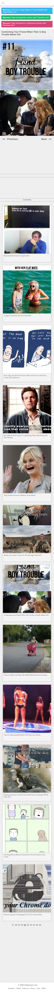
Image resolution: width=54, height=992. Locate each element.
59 (19, 925)
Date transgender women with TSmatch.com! (26, 17)
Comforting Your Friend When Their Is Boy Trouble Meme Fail (26, 615)
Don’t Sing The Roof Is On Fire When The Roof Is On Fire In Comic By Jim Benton (25, 377)
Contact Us (25, 988)
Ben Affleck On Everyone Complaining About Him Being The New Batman (26, 436)
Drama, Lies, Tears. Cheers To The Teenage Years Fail (22, 555)
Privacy (32, 988)
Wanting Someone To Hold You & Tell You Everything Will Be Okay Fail (26, 796)
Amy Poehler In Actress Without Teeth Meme (20, 495)
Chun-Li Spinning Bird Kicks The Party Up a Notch (22, 735)
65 (37, 925)
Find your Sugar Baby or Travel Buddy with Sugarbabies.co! (25, 11)
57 (13, 925)
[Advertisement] (27, 169)
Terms (38, 988)
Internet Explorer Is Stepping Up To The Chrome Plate (23, 915)
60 (22, 925)
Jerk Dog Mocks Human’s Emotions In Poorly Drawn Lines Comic (24, 856)
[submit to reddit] (31, 153)
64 (34, 925)
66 (40, 925)
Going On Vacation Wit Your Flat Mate (17, 316)
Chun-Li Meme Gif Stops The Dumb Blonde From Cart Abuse (25, 675)
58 (16, 925)
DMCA (44, 988)
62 (28, 925)
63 (31, 925)
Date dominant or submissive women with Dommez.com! (24, 24)
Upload (18, 988)
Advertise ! (11, 988)
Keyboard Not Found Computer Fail (16, 256)
